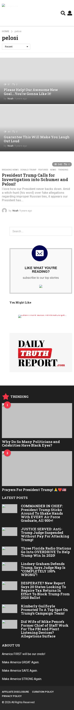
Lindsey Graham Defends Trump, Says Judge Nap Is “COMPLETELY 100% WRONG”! (43, 569)
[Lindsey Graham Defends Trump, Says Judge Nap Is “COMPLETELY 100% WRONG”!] (9, 566)
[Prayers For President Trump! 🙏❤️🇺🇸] (37, 468)
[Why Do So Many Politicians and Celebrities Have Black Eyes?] (37, 420)
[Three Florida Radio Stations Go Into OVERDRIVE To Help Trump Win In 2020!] (9, 551)
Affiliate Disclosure (15, 691)
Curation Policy (43, 691)
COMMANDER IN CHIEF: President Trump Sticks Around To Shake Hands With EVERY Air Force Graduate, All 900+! (42, 513)
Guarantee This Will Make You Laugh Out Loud (37, 139)
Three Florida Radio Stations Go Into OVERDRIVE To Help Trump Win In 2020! (46, 552)
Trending (63, 170)
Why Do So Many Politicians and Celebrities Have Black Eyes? (31, 443)
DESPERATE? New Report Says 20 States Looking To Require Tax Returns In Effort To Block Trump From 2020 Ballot (45, 590)
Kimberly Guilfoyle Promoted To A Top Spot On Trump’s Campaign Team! (44, 610)
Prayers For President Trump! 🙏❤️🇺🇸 (34, 489)
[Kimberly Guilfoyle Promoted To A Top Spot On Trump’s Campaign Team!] (9, 608)
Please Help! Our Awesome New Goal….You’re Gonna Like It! (31, 91)
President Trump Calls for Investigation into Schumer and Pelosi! (35, 179)
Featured (43, 170)
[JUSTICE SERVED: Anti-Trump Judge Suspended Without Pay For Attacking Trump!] (9, 531)
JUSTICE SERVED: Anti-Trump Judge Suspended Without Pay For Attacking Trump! (45, 534)
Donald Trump (28, 170)
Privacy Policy (12, 696)
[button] (63, 13)
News (53, 170)
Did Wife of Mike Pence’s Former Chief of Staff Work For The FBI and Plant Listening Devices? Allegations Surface (44, 628)
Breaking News (10, 170)
